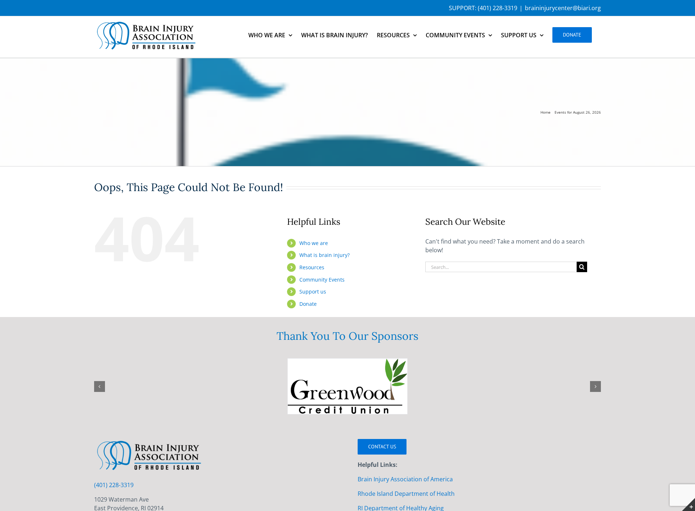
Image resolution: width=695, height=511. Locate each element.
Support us (312, 291)
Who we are (313, 243)
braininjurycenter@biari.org (563, 8)
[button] (99, 386)
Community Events (322, 279)
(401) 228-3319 (497, 8)
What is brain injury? (324, 255)
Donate (308, 303)
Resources (311, 267)
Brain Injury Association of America (405, 479)
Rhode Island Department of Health (406, 494)
